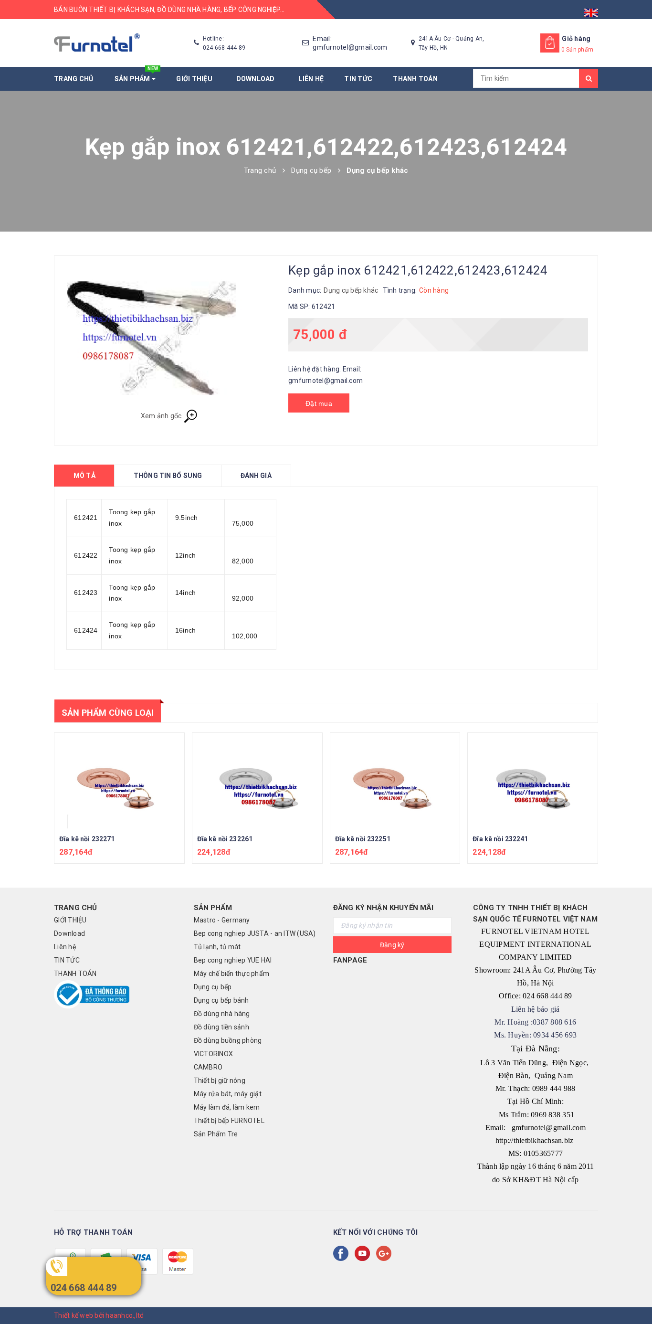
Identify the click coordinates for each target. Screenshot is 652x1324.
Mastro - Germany (222, 920)
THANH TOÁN (415, 79)
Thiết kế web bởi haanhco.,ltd (99, 1315)
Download (257, 79)
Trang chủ (73, 79)
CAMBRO (208, 1067)
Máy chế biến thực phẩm (232, 973)
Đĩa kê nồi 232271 (87, 839)
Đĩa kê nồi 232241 (500, 839)
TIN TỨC (358, 79)
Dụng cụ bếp (213, 987)
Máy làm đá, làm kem (227, 1107)
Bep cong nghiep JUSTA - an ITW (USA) (255, 933)
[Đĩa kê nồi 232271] (119, 780)
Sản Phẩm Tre (216, 1134)
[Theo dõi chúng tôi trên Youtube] (364, 1253)
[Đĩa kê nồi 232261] (257, 780)
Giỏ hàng (576, 38)
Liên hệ (311, 79)
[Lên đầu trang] (635, 1295)
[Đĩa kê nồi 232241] (533, 780)
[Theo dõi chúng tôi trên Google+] (385, 1253)
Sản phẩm (136, 75)
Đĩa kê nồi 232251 (362, 839)
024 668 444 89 (84, 1287)
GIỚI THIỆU (195, 79)
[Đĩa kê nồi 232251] (395, 780)
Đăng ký (392, 945)
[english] (591, 9)
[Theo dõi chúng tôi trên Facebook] (342, 1253)
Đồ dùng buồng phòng (228, 1040)
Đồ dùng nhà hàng (222, 1013)
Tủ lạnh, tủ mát (217, 947)
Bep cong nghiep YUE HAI (233, 960)
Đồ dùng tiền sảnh (221, 1027)
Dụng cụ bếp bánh (221, 1000)
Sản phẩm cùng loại (108, 713)
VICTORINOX (213, 1054)
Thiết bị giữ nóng (219, 1080)
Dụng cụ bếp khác (351, 290)
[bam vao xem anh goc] (169, 337)
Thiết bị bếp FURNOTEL (229, 1120)
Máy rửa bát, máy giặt (228, 1094)
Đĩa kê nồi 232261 (224, 839)
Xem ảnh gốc (162, 415)
